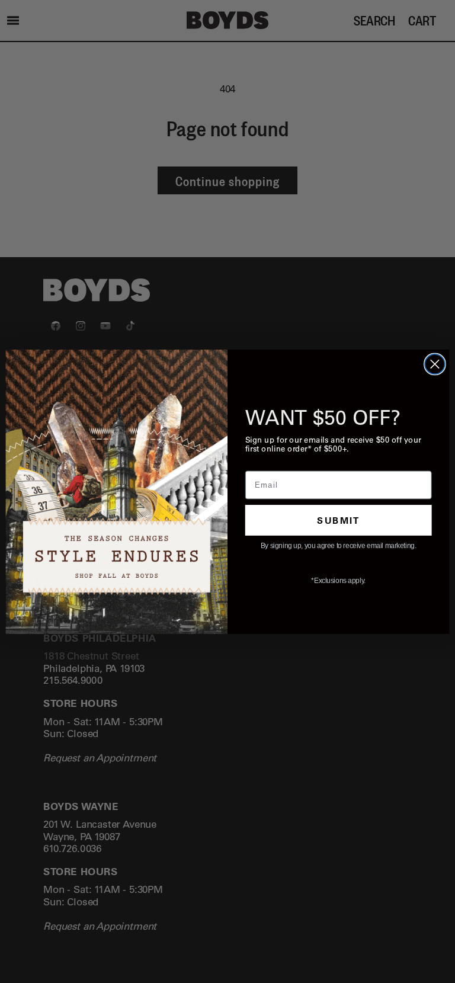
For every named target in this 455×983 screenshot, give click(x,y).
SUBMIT (338, 520)
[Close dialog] (435, 364)
